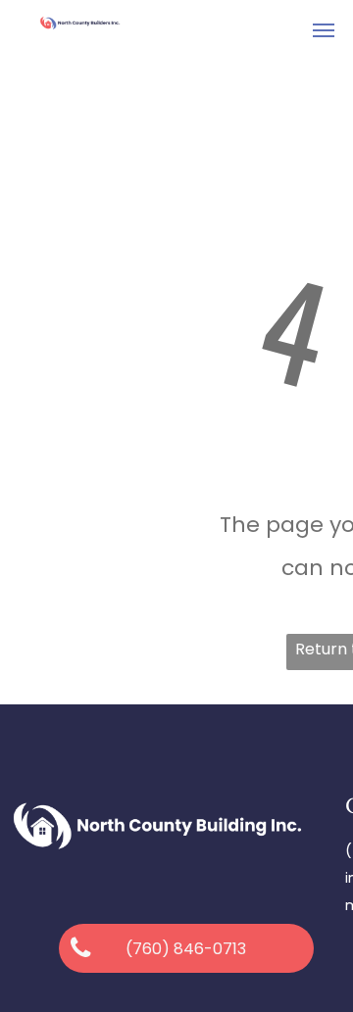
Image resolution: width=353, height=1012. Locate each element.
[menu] (323, 30)
